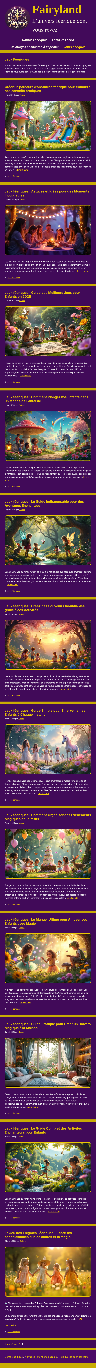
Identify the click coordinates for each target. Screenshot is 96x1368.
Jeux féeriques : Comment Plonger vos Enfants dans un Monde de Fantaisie (46, 399)
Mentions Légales (47, 1356)
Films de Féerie (63, 40)
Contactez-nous (14, 1356)
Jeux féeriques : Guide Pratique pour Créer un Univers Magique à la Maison (48, 1026)
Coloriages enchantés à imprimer (35, 47)
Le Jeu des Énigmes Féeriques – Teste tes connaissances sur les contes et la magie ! (38, 1235)
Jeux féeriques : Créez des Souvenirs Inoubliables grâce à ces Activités (45, 608)
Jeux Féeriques (74, 47)
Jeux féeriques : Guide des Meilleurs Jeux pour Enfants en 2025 (42, 295)
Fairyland (57, 9)
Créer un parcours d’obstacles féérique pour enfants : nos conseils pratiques (47, 89)
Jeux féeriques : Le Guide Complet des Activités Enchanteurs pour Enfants (43, 1130)
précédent (11, 1344)
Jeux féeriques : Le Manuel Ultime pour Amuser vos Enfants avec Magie (46, 921)
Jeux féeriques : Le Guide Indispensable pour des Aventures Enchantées (44, 504)
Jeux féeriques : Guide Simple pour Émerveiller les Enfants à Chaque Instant (45, 712)
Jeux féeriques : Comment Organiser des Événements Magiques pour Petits (48, 817)
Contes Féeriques (34, 40)
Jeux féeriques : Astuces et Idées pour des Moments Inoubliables (47, 193)
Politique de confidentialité (74, 1356)
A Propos (30, 1356)
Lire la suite (22, 170)
